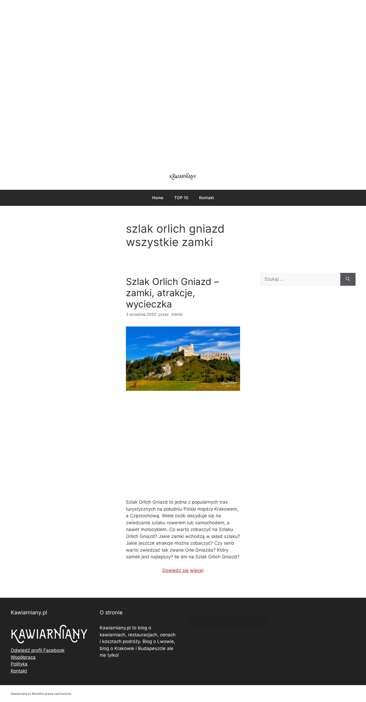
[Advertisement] (183, 83)
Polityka (19, 664)
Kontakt (206, 197)
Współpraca (23, 657)
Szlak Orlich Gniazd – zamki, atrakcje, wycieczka (172, 293)
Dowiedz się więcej (183, 570)
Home (157, 197)
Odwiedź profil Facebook (38, 650)
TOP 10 (181, 197)
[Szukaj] (348, 279)
